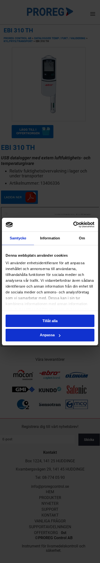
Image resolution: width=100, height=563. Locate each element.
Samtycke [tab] (18, 238)
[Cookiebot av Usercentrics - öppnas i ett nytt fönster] (73, 224)
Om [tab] (82, 238)
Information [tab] (50, 238)
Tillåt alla (50, 321)
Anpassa (47, 335)
